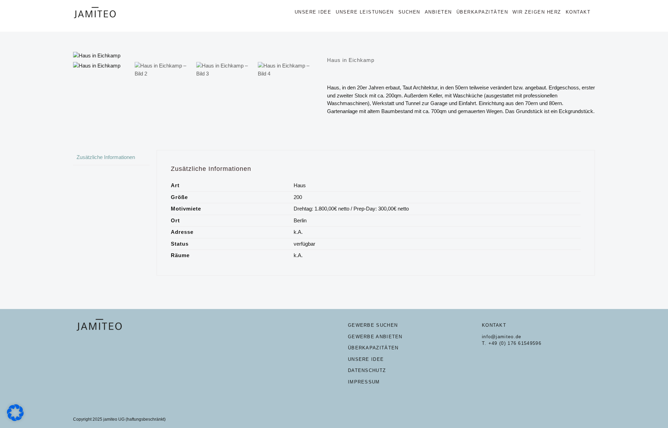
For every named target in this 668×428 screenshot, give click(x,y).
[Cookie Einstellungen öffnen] (15, 419)
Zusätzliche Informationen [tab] (106, 157)
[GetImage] (195, 56)
